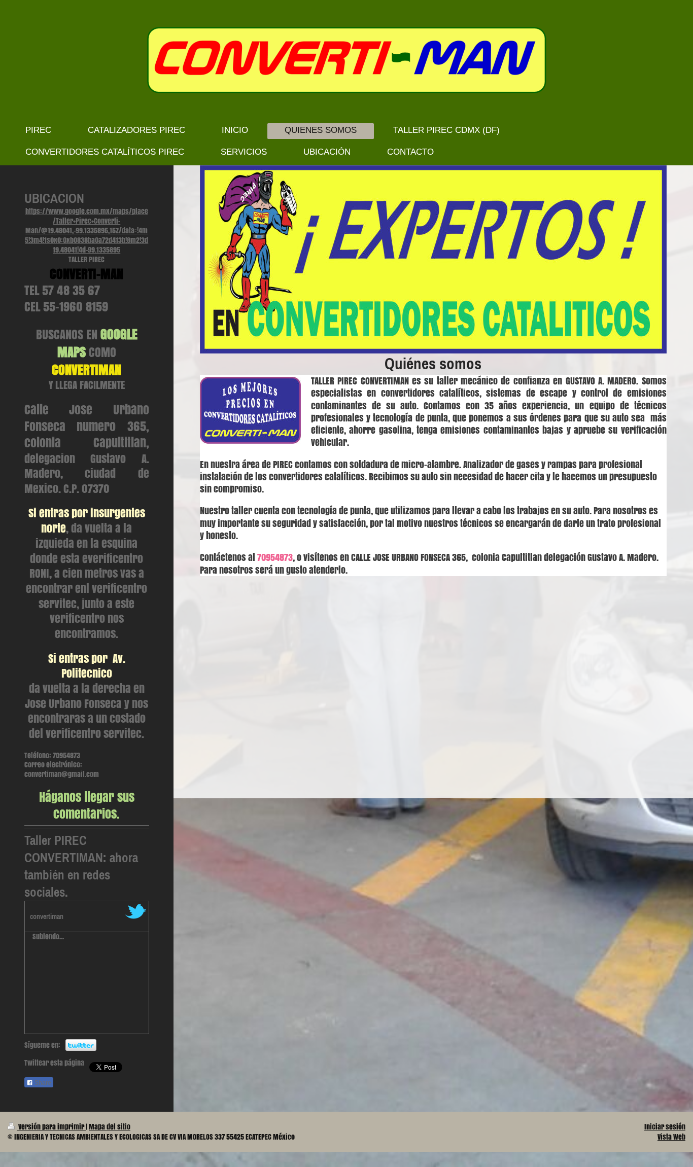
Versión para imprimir (51, 1126)
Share (42, 1082)
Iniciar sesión (664, 1126)
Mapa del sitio (109, 1126)
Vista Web (671, 1136)
